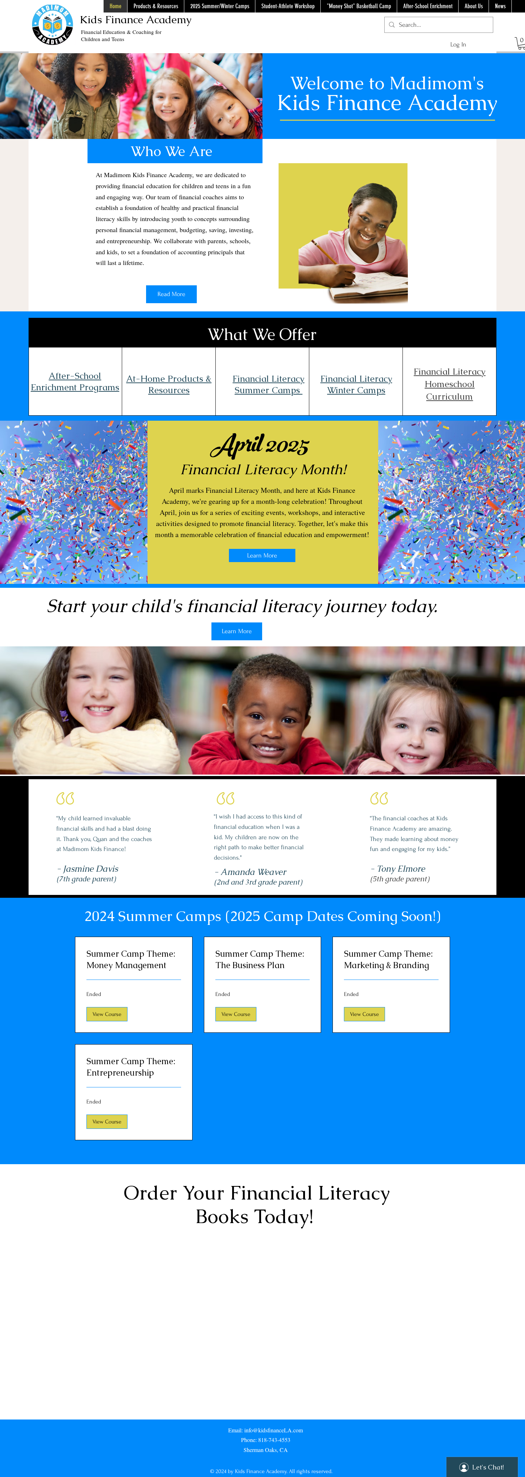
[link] (133, 959)
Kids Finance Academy (135, 19)
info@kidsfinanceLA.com (273, 1430)
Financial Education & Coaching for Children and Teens (121, 35)
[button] (107, 1014)
